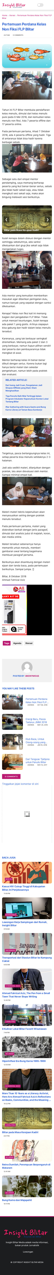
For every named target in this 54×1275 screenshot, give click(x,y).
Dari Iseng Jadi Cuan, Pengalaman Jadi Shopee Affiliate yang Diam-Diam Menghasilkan (24, 388)
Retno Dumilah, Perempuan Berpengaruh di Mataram (26, 1166)
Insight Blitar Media (33, 1262)
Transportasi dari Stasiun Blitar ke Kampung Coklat (27, 959)
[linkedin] (26, 652)
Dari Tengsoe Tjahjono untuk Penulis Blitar (38, 761)
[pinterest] (21, 652)
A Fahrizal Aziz (13, 986)
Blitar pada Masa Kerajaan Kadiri (20, 1132)
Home (4, 15)
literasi (12, 15)
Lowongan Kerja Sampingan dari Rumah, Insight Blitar (24, 924)
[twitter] (10, 652)
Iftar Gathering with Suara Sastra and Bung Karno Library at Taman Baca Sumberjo (26, 408)
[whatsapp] (15, 652)
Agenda (17, 643)
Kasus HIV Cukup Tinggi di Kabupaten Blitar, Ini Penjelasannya (23, 888)
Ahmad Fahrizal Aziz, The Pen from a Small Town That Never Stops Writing (26, 995)
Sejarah (9, 1054)
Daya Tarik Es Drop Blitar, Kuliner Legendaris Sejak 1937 (21, 228)
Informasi (10, 950)
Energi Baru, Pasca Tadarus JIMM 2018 (36, 721)
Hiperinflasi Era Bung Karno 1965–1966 (24, 1061)
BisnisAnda (11, 915)
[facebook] (4, 652)
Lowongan (28, 1251)
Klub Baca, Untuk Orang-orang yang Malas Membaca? (35, 741)
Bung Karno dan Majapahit (17, 1200)
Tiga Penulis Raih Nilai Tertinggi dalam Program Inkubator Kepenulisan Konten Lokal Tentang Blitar (27, 399)
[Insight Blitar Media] (14, 5)
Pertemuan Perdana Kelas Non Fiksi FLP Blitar (36, 701)
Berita (9, 879)
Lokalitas (10, 1022)
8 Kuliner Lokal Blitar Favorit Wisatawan (24, 1028)
